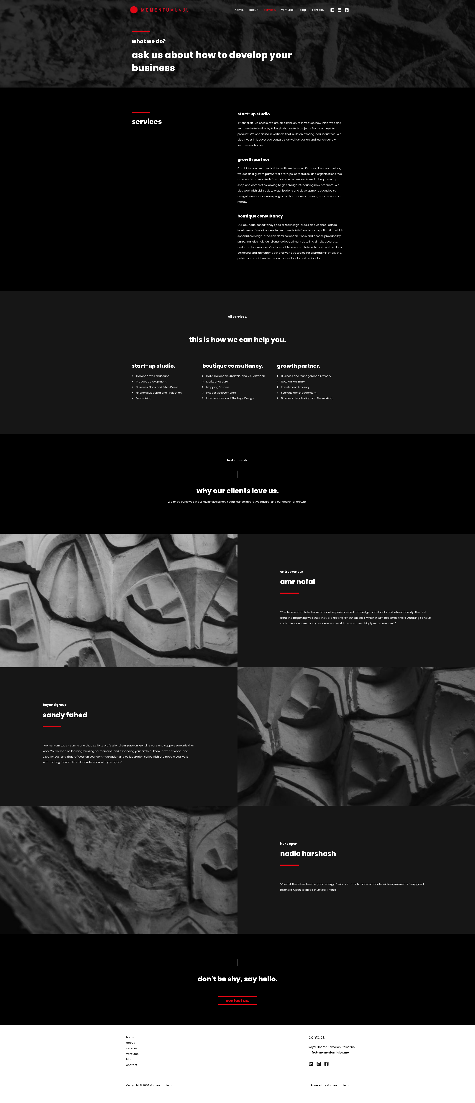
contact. (318, 10)
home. (239, 10)
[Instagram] (332, 10)
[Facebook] (347, 10)
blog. (303, 10)
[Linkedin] (340, 10)
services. (270, 10)
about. (253, 10)
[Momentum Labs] (159, 9)
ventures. (287, 10)
